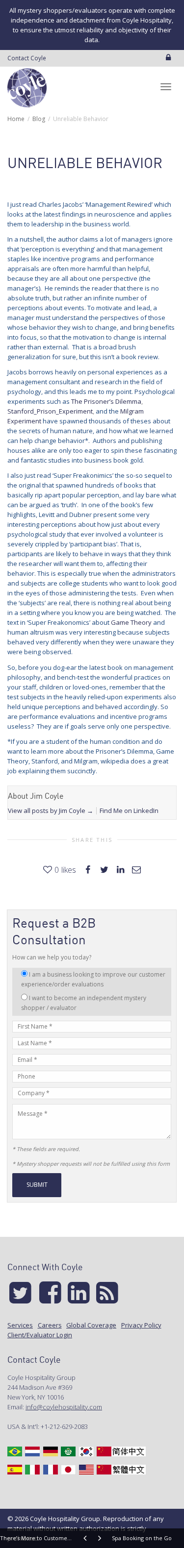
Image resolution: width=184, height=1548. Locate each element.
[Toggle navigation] (166, 86)
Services (20, 1325)
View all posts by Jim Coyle (50, 810)
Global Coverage (91, 1325)
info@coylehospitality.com (64, 1406)
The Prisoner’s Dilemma (106, 401)
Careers (50, 1325)
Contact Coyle (26, 58)
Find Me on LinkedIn (129, 810)
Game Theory (131, 622)
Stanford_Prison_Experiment (50, 411)
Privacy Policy (141, 1325)
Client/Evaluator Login (39, 1334)
